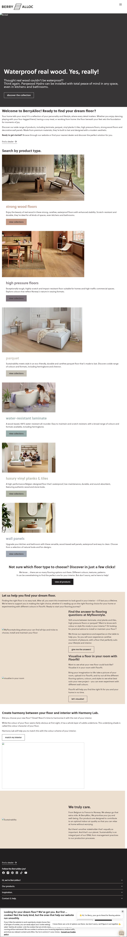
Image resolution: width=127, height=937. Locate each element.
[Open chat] (121, 933)
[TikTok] (21, 872)
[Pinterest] (12, 872)
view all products (62, 581)
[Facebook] (3, 872)
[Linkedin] (16, 872)
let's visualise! (78, 698)
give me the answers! (81, 649)
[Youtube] (25, 872)
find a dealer (8, 141)
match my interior (13, 737)
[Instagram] (7, 872)
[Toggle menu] (122, 880)
